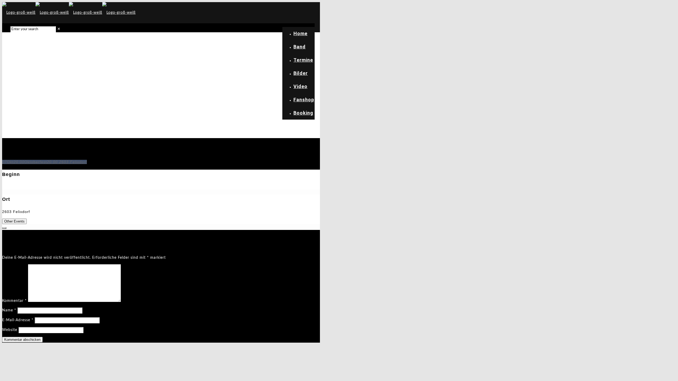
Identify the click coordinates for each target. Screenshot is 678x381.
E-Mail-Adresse (17, 320)
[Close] (4, 228)
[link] (59, 29)
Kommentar (14, 301)
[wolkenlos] (69, 13)
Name (9, 310)
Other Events (14, 221)
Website (9, 330)
